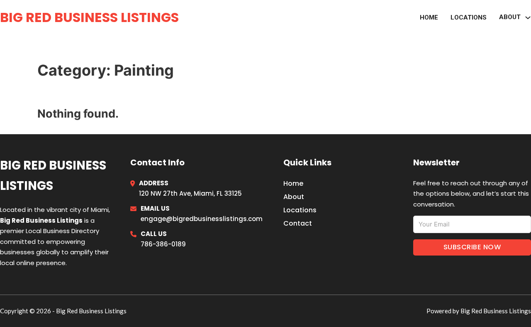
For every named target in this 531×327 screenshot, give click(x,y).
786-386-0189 (163, 244)
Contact (297, 223)
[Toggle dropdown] (528, 18)
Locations (469, 17)
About (293, 197)
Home (429, 17)
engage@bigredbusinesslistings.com (202, 218)
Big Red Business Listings (89, 17)
